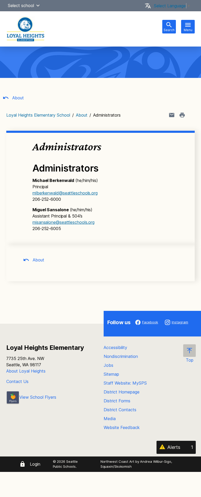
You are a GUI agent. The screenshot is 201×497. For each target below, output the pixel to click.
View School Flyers (37, 397)
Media (110, 418)
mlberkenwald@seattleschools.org (65, 193)
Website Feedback (122, 427)
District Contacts (120, 409)
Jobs (108, 365)
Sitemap (111, 374)
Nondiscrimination (121, 356)
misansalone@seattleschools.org (63, 222)
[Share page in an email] (172, 115)
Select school (21, 5)
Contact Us (17, 381)
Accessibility (115, 347)
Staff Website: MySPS (125, 383)
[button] (38, 5)
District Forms (117, 400)
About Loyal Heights (26, 371)
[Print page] (182, 115)
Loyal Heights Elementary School (38, 115)
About (17, 97)
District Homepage (121, 392)
